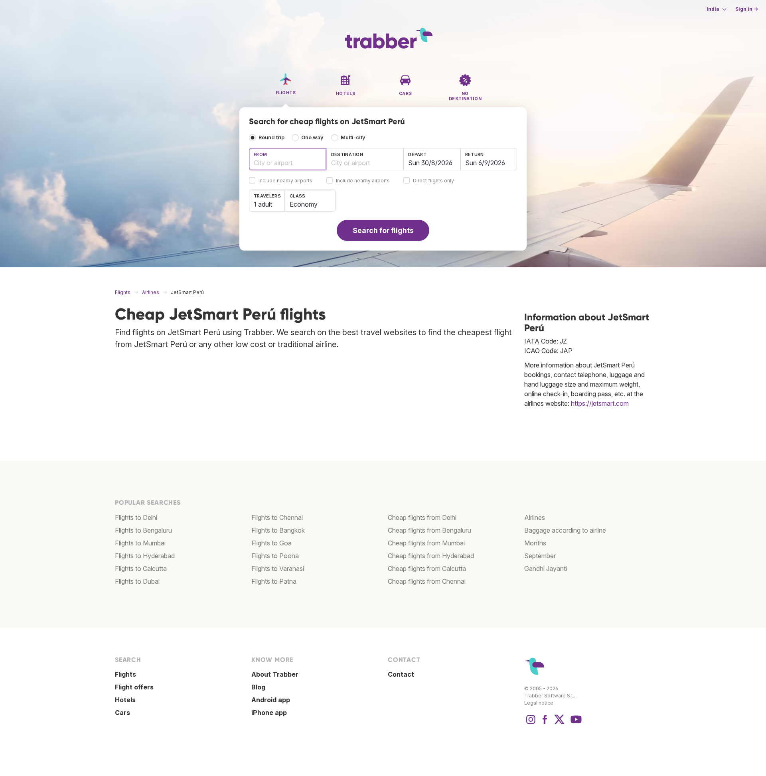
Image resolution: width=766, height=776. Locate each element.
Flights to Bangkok (278, 530)
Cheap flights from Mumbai (426, 543)
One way (312, 137)
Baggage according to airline (565, 530)
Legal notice (538, 703)
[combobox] (287, 159)
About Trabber (274, 674)
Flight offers (134, 687)
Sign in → (746, 9)
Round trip (271, 137)
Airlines (534, 517)
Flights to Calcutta (141, 569)
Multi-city (353, 137)
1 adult (263, 204)
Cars (122, 713)
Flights (125, 674)
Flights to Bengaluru (143, 530)
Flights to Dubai (137, 581)
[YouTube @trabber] (574, 723)
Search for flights (383, 230)
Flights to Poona (275, 556)
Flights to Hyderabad (145, 556)
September (540, 556)
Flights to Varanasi (277, 569)
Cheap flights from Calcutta (427, 569)
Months (535, 543)
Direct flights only (433, 181)
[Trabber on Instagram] (530, 723)
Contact (401, 674)
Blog (258, 687)
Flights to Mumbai (140, 543)
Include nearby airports (285, 181)
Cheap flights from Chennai (427, 581)
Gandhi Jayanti (545, 569)
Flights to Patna (273, 581)
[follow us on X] (559, 723)
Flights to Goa (271, 543)
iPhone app (269, 713)
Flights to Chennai (277, 517)
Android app (270, 700)
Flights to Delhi (136, 517)
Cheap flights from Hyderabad (431, 556)
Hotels (125, 700)
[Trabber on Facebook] (545, 723)
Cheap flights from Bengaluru (429, 530)
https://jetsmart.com (600, 403)
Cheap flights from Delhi (422, 517)
